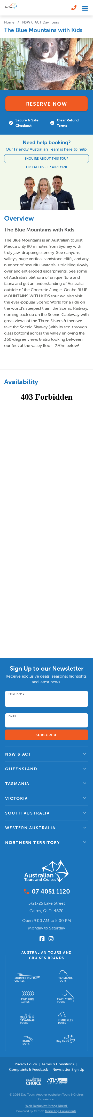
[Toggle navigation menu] (85, 8)
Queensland (21, 768)
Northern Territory (32, 842)
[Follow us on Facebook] (42, 939)
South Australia (27, 813)
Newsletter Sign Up (68, 1069)
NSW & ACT (18, 754)
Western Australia (30, 827)
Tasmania (17, 783)
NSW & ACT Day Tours (40, 22)
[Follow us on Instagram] (51, 939)
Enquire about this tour (47, 158)
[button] (46, 754)
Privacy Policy (26, 1064)
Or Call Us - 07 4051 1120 (46, 167)
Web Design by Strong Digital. (46, 1106)
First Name (16, 693)
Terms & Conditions (58, 1064)
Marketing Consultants (60, 1111)
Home (9, 22)
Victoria (16, 798)
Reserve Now (46, 103)
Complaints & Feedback (28, 1069)
